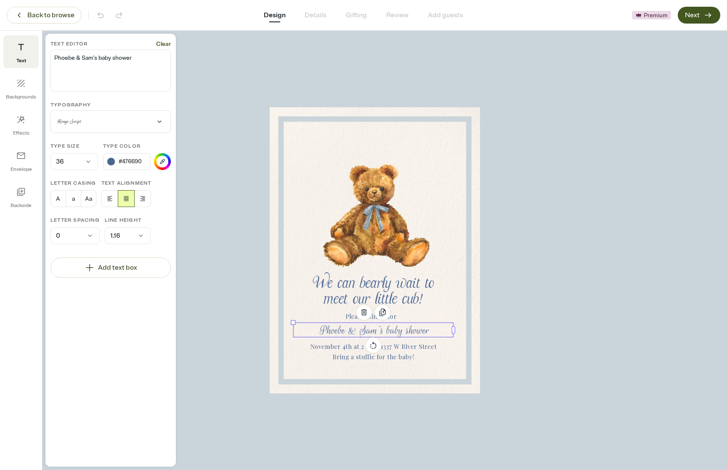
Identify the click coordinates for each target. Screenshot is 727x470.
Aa (88, 198)
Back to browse (50, 15)
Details (315, 15)
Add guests (445, 15)
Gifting (356, 15)
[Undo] (101, 15)
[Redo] (119, 15)
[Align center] (126, 198)
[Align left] (109, 198)
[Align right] (142, 198)
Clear (163, 44)
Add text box (117, 267)
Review (397, 15)
